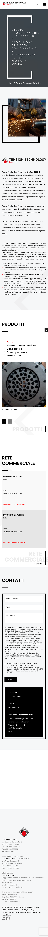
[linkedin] (3, 918)
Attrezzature (9, 409)
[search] (38, 4)
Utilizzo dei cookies (10, 910)
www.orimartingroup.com (12, 856)
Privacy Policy (26, 910)
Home (11, 83)
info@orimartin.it (8, 851)
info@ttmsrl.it (13, 708)
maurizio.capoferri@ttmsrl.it (14, 543)
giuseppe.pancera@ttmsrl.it (14, 504)
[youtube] (8, 918)
